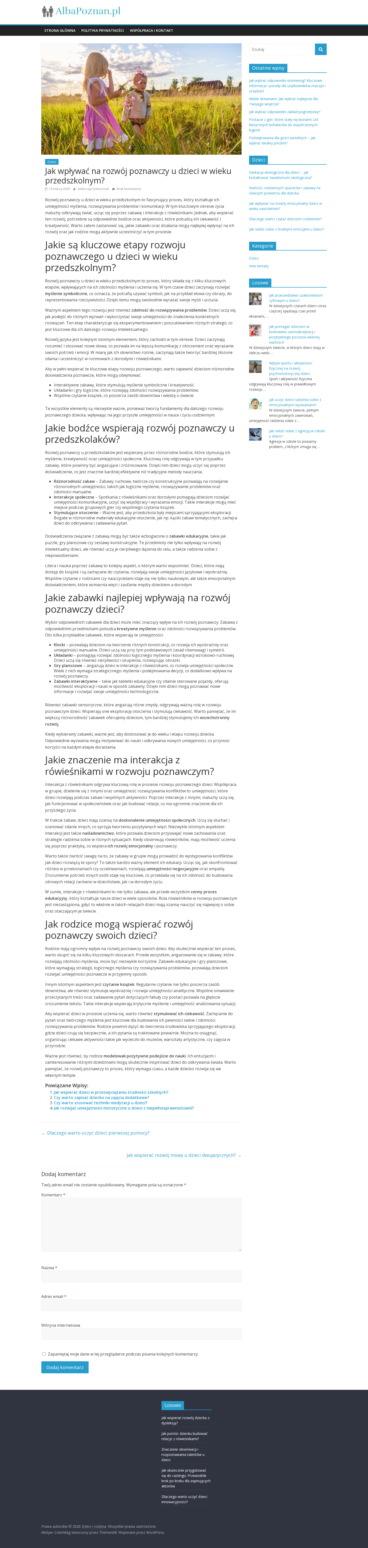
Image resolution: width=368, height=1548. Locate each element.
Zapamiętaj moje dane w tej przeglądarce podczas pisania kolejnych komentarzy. (123, 1354)
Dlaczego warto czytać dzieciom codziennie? (285, 218)
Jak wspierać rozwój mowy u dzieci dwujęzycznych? (184, 1155)
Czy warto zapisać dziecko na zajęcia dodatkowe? (101, 1097)
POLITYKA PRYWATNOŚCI (102, 30)
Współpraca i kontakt (151, 30)
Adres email (53, 1296)
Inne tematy (259, 266)
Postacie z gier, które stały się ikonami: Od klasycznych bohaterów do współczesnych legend (283, 124)
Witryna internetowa (60, 1325)
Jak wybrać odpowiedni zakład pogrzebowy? (284, 111)
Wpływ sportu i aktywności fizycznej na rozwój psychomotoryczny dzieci (290, 368)
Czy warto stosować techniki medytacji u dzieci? (100, 1102)
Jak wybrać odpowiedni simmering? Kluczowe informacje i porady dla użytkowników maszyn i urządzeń (287, 85)
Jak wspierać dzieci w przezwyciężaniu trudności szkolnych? (111, 1092)
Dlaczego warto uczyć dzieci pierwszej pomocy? (95, 1133)
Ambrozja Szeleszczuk (94, 189)
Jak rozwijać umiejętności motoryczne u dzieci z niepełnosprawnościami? (124, 1108)
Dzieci (52, 162)
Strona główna (59, 30)
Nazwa (49, 1267)
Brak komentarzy (128, 189)
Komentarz (53, 1195)
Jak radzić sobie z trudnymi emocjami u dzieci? (286, 229)
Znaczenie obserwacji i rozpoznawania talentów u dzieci (183, 1454)
